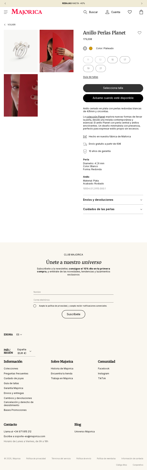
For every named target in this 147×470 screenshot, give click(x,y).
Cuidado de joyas (14, 378)
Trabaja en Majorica (62, 378)
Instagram (103, 373)
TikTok (102, 378)
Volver (12, 24)
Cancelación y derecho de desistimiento (18, 404)
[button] (6, 12)
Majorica (16, 458)
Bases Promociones (15, 410)
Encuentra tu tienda (61, 373)
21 (101, 68)
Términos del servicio (61, 458)
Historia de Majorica (62, 368)
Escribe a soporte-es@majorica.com (24, 436)
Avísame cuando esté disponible (113, 97)
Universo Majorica (84, 431)
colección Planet (95, 116)
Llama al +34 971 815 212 (17, 431)
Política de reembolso (106, 458)
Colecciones (11, 368)
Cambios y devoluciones (18, 398)
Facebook (103, 368)
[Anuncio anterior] (5, 3)
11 (90, 60)
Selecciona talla (113, 88)
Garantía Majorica (13, 388)
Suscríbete (73, 314)
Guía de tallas (90, 76)
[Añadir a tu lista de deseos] (139, 33)
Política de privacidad (36, 458)
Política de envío (83, 458)
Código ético (121, 465)
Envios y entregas (14, 393)
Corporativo (138, 465)
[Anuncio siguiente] (142, 3)
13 (102, 60)
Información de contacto (132, 458)
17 (125, 59)
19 (88, 68)
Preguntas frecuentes (16, 373)
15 (112, 59)
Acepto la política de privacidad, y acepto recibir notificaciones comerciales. (73, 306)
